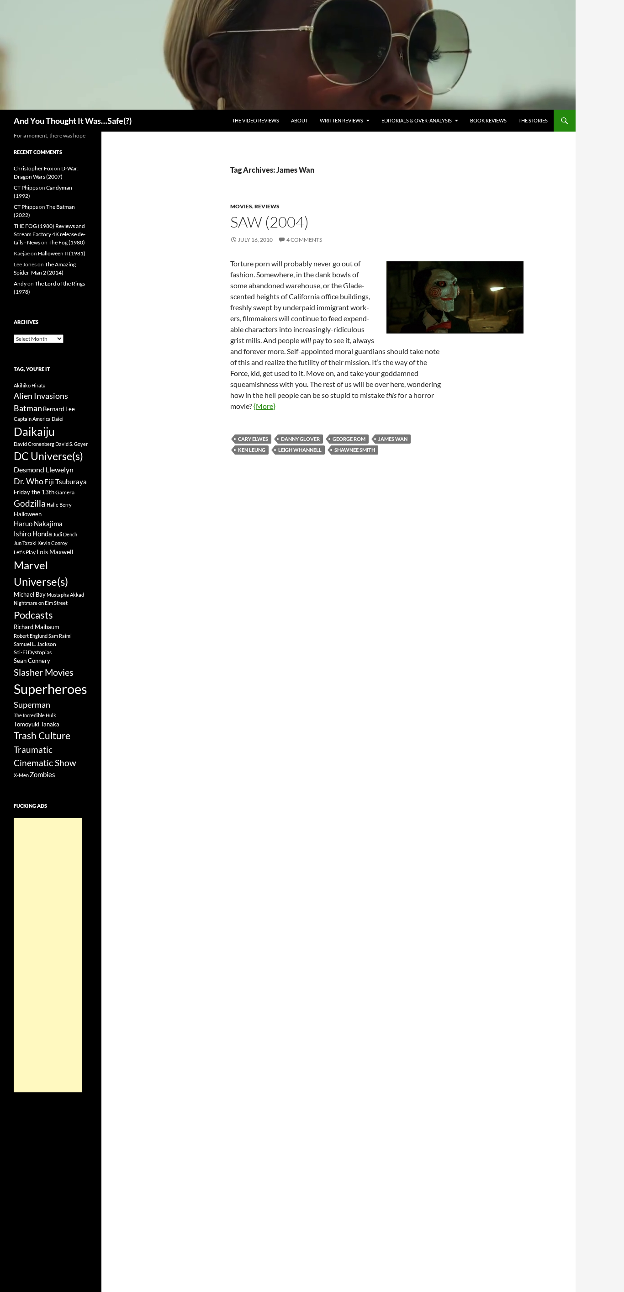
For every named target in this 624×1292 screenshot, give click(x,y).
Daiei (57, 419)
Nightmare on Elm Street (41, 603)
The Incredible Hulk (35, 715)
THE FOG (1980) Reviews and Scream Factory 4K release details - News (49, 234)
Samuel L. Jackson (35, 644)
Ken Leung (251, 450)
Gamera (64, 492)
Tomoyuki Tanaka (36, 724)
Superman (32, 705)
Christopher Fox (33, 168)
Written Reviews (341, 120)
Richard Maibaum (36, 626)
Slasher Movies (44, 672)
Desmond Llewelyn (44, 469)
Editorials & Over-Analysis (416, 120)
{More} (264, 406)
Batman (28, 408)
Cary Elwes (253, 439)
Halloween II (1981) (61, 253)
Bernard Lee (59, 409)
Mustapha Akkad (65, 595)
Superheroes (50, 689)
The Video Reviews (255, 120)
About (299, 120)
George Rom (349, 439)
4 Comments (304, 239)
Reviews (267, 206)
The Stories (533, 120)
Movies (241, 206)
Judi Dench (65, 534)
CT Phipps (26, 187)
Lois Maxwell (55, 552)
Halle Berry (59, 505)
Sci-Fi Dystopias (33, 652)
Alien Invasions (41, 396)
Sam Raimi (60, 636)
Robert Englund (31, 636)
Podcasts (33, 615)
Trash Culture (42, 735)
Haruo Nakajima (38, 523)
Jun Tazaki (25, 543)
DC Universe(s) (48, 456)
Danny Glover (300, 439)
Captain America (32, 419)
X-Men (21, 775)
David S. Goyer (71, 444)
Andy (20, 283)
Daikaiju (34, 431)
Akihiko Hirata (30, 385)
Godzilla (30, 503)
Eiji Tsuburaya (65, 481)
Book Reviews (488, 120)
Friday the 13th (34, 492)
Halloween (28, 514)
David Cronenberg (34, 444)
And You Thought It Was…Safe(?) (73, 121)
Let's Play (25, 552)
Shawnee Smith (354, 450)
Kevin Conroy (52, 543)
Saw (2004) (269, 221)
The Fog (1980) (66, 242)
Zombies (42, 774)
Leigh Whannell (300, 450)
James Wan (392, 439)
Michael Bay (30, 594)
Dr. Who (28, 481)
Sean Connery (32, 660)
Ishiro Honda (33, 534)
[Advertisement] (48, 955)
